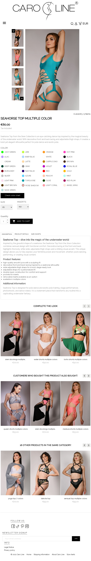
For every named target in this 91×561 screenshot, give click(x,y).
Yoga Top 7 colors (15, 498)
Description (7, 234)
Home (29, 554)
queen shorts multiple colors (16, 429)
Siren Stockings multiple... (15, 359)
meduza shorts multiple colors (75, 429)
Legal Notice (9, 547)
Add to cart (21, 221)
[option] (16, 340)
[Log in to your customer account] (76, 23)
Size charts (36, 234)
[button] (84, 306)
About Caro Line (58, 554)
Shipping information (42, 554)
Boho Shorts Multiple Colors (75, 359)
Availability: (78, 114)
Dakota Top (45, 498)
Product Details (21, 234)
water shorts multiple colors (45, 359)
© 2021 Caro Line (17, 554)
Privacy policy (9, 550)
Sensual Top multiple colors (75, 498)
